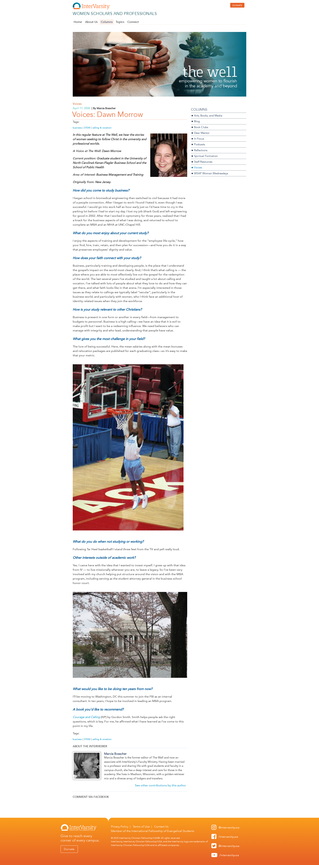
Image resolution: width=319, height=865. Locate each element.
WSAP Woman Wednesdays (211, 173)
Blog (197, 121)
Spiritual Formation (206, 156)
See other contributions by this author (160, 785)
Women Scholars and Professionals (115, 13)
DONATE (237, 5)
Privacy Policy (119, 826)
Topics (120, 21)
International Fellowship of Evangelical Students (162, 831)
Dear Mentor (202, 133)
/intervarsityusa (228, 836)
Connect (133, 21)
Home (78, 21)
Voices (77, 103)
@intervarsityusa (229, 827)
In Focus (199, 138)
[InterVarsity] (91, 8)
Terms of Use (141, 826)
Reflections (200, 150)
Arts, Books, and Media (208, 115)
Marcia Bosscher (115, 754)
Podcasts (199, 144)
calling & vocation (102, 127)
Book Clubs (201, 127)
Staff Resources (203, 161)
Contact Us (161, 826)
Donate (69, 849)
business (77, 127)
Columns (107, 21)
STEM (87, 127)
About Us (91, 21)
